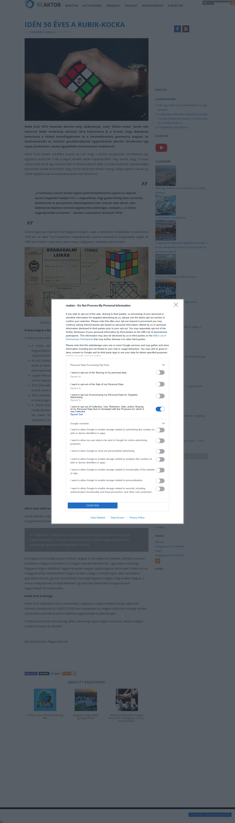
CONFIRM (92, 505)
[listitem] (117, 365)
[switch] (160, 372)
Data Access (117, 517)
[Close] (177, 306)
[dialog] (117, 411)
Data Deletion (98, 517)
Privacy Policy (137, 517)
